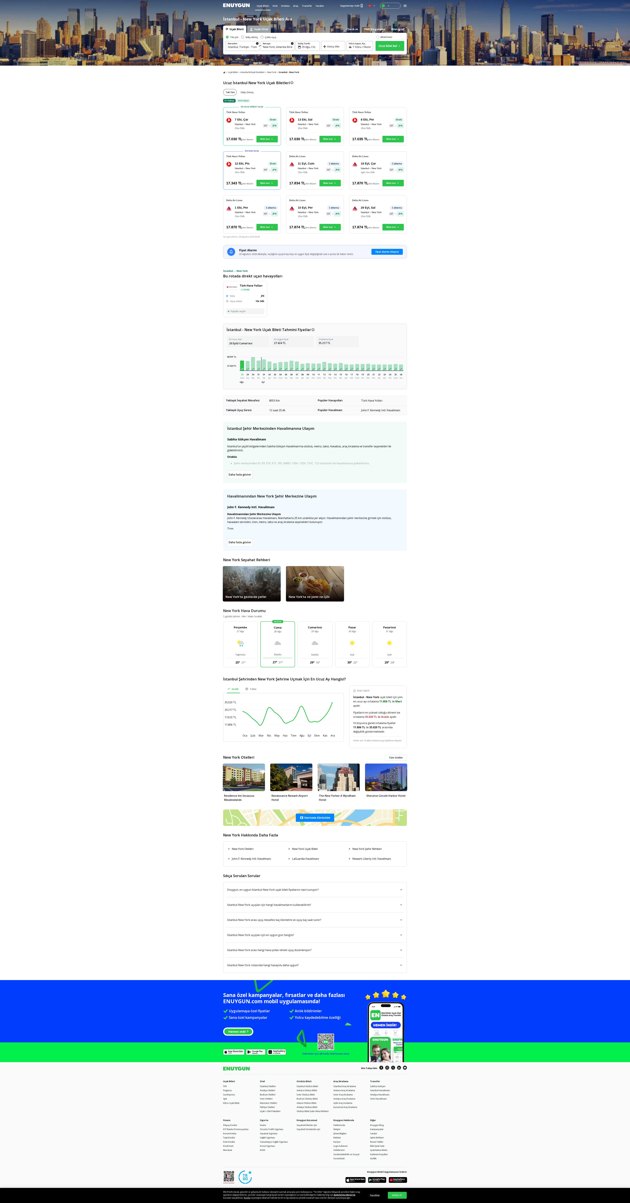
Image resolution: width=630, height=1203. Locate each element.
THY (225, 1086)
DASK (262, 1150)
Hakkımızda (339, 1125)
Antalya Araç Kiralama (344, 1098)
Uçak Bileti (233, 72)
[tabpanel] (315, 43)
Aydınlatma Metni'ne (344, 1194)
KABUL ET (397, 1195)
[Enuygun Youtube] (405, 1068)
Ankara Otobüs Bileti (307, 1090)
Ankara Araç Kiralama (344, 1090)
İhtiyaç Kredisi (230, 1125)
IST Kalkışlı (229, 100)
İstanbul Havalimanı (380, 1090)
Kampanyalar (377, 1129)
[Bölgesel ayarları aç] (372, 5)
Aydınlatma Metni (378, 1150)
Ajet (225, 1098)
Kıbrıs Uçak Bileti (231, 1102)
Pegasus (227, 1090)
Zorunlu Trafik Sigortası (271, 1129)
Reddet (247, 1197)
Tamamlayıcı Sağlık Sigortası (274, 1141)
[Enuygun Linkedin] (399, 1068)
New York (271, 72)
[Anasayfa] (224, 72)
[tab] (234, 29)
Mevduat (227, 1150)
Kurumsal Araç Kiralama (345, 1107)
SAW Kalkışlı (243, 100)
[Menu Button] (390, 6)
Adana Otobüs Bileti (306, 1102)
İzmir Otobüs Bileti (306, 1094)
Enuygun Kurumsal (307, 1120)
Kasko (263, 1125)
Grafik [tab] (235, 689)
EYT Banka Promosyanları (236, 1129)
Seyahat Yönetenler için (308, 1129)
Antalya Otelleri (267, 1090)
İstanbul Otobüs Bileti (307, 1086)
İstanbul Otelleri (268, 1086)
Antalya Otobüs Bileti (307, 1107)
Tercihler (375, 1195)
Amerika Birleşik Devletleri (252, 72)
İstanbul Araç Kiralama (344, 1086)
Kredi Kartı (228, 1145)
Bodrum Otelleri (267, 1094)
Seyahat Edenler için (307, 1125)
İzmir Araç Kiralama (343, 1094)
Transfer (375, 1081)
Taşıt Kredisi (229, 1137)
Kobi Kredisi (229, 1141)
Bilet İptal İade (377, 1145)
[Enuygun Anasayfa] (236, 5)
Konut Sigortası (267, 1145)
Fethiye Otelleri (267, 1107)
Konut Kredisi (229, 1133)
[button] (242, 366)
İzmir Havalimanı (378, 1098)
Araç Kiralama (340, 1081)
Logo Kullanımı (340, 1145)
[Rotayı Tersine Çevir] (260, 46)
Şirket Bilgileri (339, 1133)
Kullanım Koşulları (379, 1154)
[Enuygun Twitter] (393, 1068)
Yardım (373, 1133)
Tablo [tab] (253, 689)
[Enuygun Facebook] (381, 1068)
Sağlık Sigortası (267, 1137)
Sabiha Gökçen (377, 1086)
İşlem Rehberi (377, 1137)
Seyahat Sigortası (268, 1133)
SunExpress (229, 1094)
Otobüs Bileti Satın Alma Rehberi (313, 1111)
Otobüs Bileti (304, 1081)
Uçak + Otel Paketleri (270, 1111)
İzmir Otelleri (266, 1098)
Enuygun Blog (377, 1125)
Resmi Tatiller (376, 1141)
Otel (262, 1081)
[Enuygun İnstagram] (387, 1068)
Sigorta (264, 1120)
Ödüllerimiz (339, 1150)
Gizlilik (373, 1158)
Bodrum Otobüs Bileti (307, 1098)
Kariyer (337, 1141)
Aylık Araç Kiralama (342, 1102)
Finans (226, 1120)
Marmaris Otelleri (268, 1102)
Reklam (337, 1137)
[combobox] (242, 47)
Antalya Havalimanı (379, 1094)
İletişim (336, 1129)
